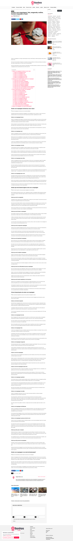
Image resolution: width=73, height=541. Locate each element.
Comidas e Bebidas (53, 7)
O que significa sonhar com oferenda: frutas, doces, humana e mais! (55, 79)
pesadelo (56, 31)
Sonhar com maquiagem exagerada (20, 94)
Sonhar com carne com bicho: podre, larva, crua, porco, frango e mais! (33, 495)
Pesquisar (49, 9)
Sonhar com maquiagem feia (19, 93)
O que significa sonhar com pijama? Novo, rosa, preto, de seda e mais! (57, 58)
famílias (58, 22)
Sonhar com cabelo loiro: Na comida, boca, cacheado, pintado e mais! (55, 76)
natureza (58, 27)
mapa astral (50, 26)
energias (53, 21)
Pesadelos (13, 7)
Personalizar (5, 537)
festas (53, 23)
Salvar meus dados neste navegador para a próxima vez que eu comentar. (24, 519)
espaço (58, 21)
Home (12, 9)
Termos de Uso (48, 539)
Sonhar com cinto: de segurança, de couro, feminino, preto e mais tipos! (57, 42)
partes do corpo (50, 31)
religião (54, 33)
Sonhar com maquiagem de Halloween (21, 100)
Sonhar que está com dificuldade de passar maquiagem (24, 86)
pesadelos (50, 32)
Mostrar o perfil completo (41, 476)
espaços (49, 22)
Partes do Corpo (28, 7)
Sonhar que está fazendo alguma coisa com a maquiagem (23, 78)
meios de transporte (51, 27)
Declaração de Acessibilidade (50, 538)
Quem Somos (48, 530)
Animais (34, 7)
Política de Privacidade (49, 537)
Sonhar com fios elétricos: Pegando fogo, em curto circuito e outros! (15, 495)
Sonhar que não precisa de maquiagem (22, 104)
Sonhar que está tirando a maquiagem (21, 81)
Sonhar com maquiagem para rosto (20, 77)
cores (17, 473)
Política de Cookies (8, 535)
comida (50, 18)
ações (14, 473)
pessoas (50, 33)
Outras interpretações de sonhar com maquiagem (21, 89)
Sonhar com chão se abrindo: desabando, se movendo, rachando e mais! (24, 495)
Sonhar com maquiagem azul (19, 73)
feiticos (49, 23)
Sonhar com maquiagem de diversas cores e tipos (21, 71)
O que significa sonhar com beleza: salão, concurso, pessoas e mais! (54, 73)
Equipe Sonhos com (16, 15)
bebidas (53, 17)
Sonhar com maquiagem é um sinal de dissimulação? (22, 106)
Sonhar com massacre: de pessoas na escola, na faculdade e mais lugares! (42, 495)
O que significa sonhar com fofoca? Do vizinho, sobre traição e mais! (57, 64)
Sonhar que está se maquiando (19, 80)
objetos (20, 473)
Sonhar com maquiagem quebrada (20, 98)
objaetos (58, 28)
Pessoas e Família (19, 7)
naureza (49, 28)
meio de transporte (56, 26)
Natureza (37, 7)
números (54, 28)
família (54, 22)
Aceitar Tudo (16, 537)
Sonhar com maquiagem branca (20, 72)
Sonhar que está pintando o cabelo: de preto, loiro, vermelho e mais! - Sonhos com (55, 71)
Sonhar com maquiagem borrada (20, 91)
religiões (59, 33)
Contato (47, 531)
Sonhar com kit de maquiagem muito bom (21, 97)
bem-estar (58, 17)
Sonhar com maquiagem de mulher (20, 99)
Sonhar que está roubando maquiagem (21, 85)
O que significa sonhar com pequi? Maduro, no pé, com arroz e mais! (57, 53)
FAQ (46, 532)
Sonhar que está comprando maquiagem (21, 82)
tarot (49, 36)
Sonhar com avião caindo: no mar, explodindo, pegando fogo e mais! (57, 47)
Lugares (41, 7)
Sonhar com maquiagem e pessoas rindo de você (24, 102)
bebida (49, 17)
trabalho (53, 36)
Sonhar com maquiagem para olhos (20, 76)
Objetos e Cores (46, 7)
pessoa (55, 32)
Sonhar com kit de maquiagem (19, 95)
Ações (24, 7)
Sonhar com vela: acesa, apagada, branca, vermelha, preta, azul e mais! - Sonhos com (54, 78)
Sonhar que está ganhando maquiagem (21, 84)
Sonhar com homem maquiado (19, 90)
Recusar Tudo (11, 537)
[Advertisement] (29, 52)
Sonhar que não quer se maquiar (20, 103)
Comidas (54, 18)
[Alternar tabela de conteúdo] (34, 70)
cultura (49, 21)
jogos (57, 23)
